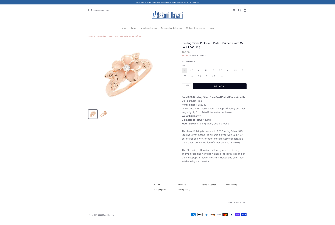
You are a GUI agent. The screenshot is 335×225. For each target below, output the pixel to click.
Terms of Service (209, 185)
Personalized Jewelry (171, 28)
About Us (182, 185)
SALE (245, 202)
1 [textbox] (184, 88)
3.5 (191, 70)
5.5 (220, 70)
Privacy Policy (184, 189)
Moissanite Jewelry (195, 28)
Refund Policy (231, 185)
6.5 (235, 70)
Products (237, 202)
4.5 (206, 70)
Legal (211, 28)
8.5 (199, 76)
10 (221, 76)
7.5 (185, 76)
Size (183, 66)
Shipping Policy (161, 189)
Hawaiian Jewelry (148, 28)
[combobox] (186, 86)
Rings (133, 28)
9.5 (213, 76)
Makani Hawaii (107, 215)
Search (157, 185)
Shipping (185, 55)
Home (124, 28)
